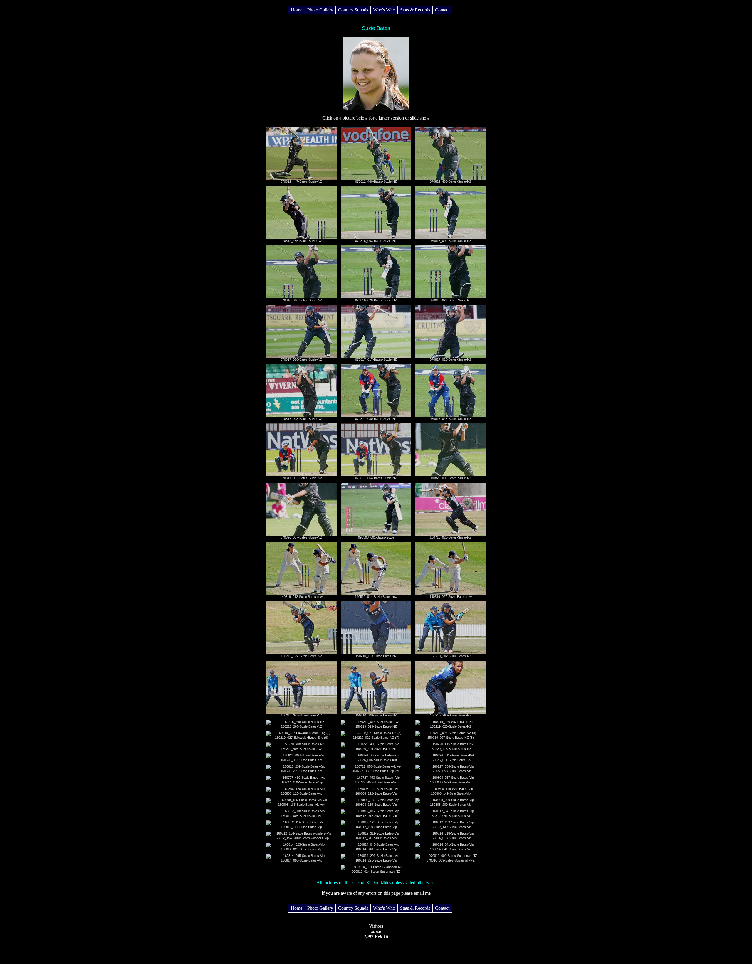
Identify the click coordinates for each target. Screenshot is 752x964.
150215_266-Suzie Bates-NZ (301, 726)
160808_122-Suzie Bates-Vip (376, 793)
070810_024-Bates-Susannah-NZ (376, 871)
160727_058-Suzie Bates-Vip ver (376, 771)
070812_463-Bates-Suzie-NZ (450, 181)
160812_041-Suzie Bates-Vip (450, 815)
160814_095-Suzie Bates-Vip (301, 860)
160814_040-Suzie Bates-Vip (376, 849)
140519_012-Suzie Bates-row (301, 596)
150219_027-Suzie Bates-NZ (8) (450, 737)
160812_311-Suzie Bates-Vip (376, 838)
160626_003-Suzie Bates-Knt (301, 760)
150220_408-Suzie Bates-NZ (301, 749)
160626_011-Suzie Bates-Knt (450, 760)
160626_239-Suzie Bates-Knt (301, 771)
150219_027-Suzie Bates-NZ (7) (376, 737)
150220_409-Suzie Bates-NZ (376, 749)
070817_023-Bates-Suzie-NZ (301, 418)
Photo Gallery (320, 9)
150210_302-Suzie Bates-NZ (450, 656)
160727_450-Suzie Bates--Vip (301, 782)
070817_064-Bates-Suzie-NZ (376, 478)
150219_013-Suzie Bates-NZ (376, 726)
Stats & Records (415, 9)
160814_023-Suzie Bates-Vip (301, 849)
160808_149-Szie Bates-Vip (451, 793)
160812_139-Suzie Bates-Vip (450, 827)
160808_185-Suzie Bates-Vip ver (301, 804)
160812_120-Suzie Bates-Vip (376, 827)
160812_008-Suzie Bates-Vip (301, 815)
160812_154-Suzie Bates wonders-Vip (301, 838)
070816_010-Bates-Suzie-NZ (301, 300)
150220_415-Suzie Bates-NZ (450, 749)
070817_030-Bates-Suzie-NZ (376, 418)
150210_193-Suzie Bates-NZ (376, 656)
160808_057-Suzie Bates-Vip (450, 782)
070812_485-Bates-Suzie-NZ (301, 241)
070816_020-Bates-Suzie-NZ (376, 300)
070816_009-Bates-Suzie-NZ (450, 241)
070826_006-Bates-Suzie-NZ (450, 478)
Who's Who (384, 9)
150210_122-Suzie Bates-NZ (301, 656)
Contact (442, 9)
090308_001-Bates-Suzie (376, 537)
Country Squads (353, 9)
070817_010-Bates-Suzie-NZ (301, 359)
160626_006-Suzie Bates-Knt (376, 760)
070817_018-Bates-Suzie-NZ (450, 359)
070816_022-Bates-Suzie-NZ (450, 300)
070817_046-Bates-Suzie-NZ (450, 418)
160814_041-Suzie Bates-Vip (450, 849)
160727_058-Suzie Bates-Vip (450, 771)
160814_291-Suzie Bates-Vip (376, 860)
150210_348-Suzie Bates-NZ (376, 715)
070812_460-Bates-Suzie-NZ (376, 181)
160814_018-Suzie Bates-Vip (450, 838)
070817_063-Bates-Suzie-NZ (301, 478)
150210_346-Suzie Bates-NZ (301, 715)
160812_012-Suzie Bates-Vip (376, 815)
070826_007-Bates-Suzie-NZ (301, 537)
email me (422, 893)
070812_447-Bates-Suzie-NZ (301, 181)
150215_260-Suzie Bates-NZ (450, 715)
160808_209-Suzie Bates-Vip (450, 804)
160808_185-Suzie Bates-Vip (376, 804)
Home (296, 9)
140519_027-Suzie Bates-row (450, 596)
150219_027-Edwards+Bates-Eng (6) (301, 737)
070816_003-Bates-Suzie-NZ (376, 241)
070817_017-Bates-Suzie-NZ (376, 359)
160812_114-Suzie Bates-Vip (301, 827)
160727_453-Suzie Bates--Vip (376, 782)
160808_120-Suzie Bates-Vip (301, 793)
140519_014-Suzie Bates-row (376, 596)
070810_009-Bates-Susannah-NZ (451, 860)
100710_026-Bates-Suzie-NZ (450, 537)
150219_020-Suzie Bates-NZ (450, 726)
